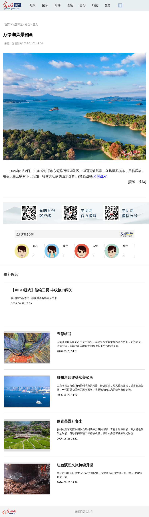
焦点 (27, 24)
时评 (58, 5)
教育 (107, 5)
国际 (45, 5)
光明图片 (17, 43)
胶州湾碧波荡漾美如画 (75, 377)
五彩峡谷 (64, 334)
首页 (7, 24)
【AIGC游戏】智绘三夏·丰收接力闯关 (41, 290)
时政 (32, 5)
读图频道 (18, 24)
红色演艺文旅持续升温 (75, 465)
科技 (95, 5)
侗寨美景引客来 (69, 421)
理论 (70, 5)
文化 (82, 5)
